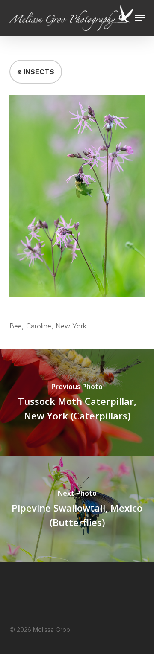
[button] (140, 18)
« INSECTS (35, 71)
